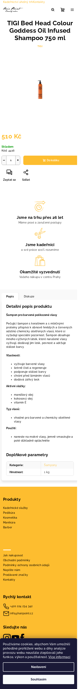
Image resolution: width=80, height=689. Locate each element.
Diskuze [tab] (29, 296)
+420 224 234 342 (21, 606)
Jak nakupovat (13, 555)
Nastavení (38, 667)
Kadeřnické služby (15, 507)
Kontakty (39, 2)
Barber (7, 527)
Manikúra (9, 522)
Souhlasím (38, 679)
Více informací (59, 657)
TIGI (39, 46)
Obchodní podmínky (16, 560)
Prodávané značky (15, 574)
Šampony (50, 465)
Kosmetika (10, 517)
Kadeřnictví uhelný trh (18, 2)
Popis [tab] (10, 296)
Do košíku (53, 160)
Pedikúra (9, 512)
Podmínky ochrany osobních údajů (26, 565)
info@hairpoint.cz (21, 613)
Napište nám (11, 570)
